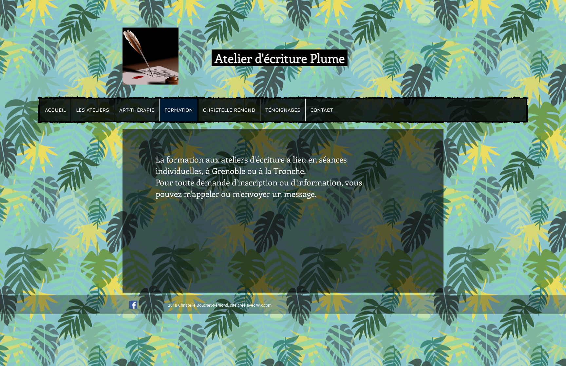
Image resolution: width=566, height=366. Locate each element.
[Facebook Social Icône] (133, 305)
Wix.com (264, 305)
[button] (92, 110)
